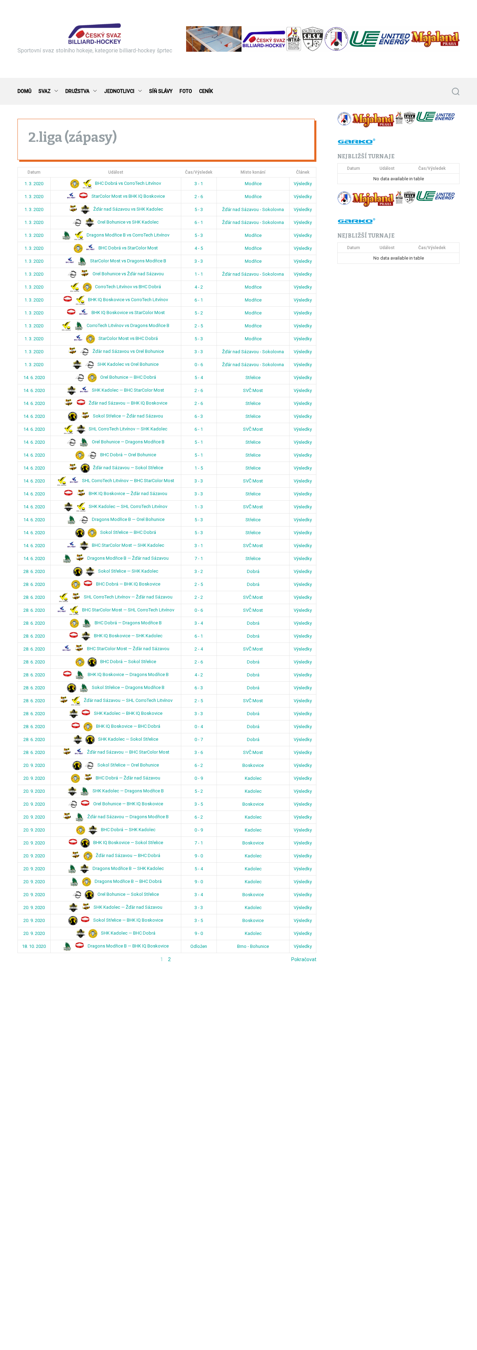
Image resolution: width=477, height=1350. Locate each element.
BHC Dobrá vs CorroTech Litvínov (127, 183)
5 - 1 (199, 442)
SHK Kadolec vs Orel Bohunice (127, 364)
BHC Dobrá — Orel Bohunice (127, 454)
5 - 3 (199, 209)
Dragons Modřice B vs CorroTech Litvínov (127, 235)
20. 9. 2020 (34, 765)
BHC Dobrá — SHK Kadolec (127, 829)
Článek (302, 172)
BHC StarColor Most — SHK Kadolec (127, 545)
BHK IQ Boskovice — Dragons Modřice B (128, 674)
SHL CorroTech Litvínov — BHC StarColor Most (127, 480)
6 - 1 (199, 222)
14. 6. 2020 (34, 377)
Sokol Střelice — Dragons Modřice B (127, 687)
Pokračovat (303, 959)
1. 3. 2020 (33, 183)
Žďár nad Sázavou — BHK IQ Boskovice (127, 403)
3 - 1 (199, 183)
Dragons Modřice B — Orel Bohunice (127, 519)
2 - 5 (199, 325)
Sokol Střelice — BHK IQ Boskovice (127, 920)
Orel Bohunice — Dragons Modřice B (127, 441)
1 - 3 (199, 506)
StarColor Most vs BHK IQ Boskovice (127, 196)
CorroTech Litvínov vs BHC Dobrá (127, 286)
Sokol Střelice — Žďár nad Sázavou (127, 416)
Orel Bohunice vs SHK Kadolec (127, 222)
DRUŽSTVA (77, 91)
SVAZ (44, 91)
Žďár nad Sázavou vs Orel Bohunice (127, 351)
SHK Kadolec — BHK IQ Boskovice (127, 713)
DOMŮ (24, 91)
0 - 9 (199, 778)
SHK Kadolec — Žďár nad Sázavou (127, 907)
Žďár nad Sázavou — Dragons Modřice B (127, 816)
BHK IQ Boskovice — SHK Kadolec (127, 635)
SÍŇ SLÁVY (161, 91)
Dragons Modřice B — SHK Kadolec (127, 868)
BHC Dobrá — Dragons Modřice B (128, 622)
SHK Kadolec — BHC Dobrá (127, 933)
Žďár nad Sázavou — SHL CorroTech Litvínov (128, 700)
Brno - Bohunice (253, 946)
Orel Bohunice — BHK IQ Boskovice (127, 803)
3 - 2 (199, 571)
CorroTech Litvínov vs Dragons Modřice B (127, 325)
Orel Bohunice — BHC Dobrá (127, 377)
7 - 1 (199, 558)
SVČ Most (253, 390)
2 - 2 (199, 597)
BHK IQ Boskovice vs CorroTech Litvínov (127, 299)
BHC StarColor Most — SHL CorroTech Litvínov (127, 609)
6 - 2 (199, 765)
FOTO (185, 91)
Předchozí (28, 959)
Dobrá (253, 571)
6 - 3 (199, 416)
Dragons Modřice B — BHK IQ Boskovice (128, 946)
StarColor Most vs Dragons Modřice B (127, 260)
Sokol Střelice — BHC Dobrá (127, 532)
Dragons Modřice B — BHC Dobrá (128, 881)
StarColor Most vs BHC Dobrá (127, 338)
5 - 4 (199, 377)
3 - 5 (199, 804)
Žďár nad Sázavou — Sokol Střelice (127, 467)
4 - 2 (199, 287)
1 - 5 (199, 468)
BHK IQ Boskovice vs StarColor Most (127, 312)
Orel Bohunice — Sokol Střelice (127, 894)
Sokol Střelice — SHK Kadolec (127, 571)
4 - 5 (199, 248)
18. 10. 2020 (34, 946)
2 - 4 (199, 649)
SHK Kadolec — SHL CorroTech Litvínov (127, 506)
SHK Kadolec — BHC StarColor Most (127, 390)
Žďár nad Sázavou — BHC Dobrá (127, 855)
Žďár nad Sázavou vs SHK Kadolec (127, 209)
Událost (115, 172)
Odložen (198, 946)
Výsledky (303, 183)
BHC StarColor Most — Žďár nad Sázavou (127, 648)
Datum (34, 172)
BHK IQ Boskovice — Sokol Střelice (127, 842)
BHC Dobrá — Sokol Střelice (127, 661)
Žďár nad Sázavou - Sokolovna (253, 209)
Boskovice (253, 765)
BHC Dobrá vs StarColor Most (127, 248)
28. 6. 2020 (34, 571)
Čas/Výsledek (198, 172)
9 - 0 (199, 855)
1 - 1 (199, 274)
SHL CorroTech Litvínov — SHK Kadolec (127, 428)
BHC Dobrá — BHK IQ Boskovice (127, 584)
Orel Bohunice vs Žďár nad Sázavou (127, 273)
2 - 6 (199, 196)
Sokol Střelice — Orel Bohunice (127, 765)
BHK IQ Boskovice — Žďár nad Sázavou (127, 493)
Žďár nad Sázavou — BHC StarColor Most (127, 752)
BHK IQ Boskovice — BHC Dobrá (127, 726)
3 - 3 (199, 261)
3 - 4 (199, 623)
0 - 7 (199, 739)
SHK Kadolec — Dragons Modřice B (127, 790)
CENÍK (206, 91)
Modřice (253, 183)
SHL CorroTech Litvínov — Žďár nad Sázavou (128, 597)
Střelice (252, 377)
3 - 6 (199, 752)
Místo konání (253, 172)
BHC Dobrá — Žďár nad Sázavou (127, 778)
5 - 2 (199, 312)
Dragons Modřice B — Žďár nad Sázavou (127, 558)
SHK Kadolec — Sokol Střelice (127, 739)
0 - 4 (199, 726)
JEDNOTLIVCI (119, 91)
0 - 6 (199, 364)
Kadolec (253, 778)
